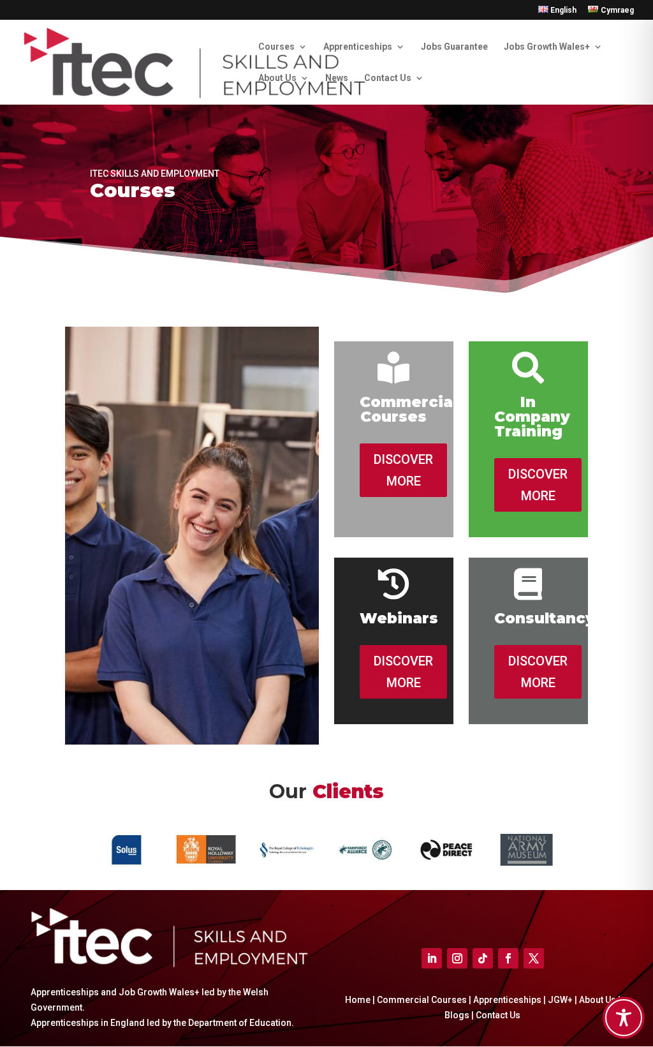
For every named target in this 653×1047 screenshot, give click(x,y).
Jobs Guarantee (454, 47)
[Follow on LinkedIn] (432, 958)
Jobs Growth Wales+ (547, 47)
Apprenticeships (357, 47)
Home (358, 1000)
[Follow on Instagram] (457, 958)
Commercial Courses (422, 1000)
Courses (276, 47)
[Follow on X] (534, 958)
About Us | (599, 1000)
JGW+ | (563, 1000)
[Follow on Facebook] (508, 958)
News (336, 78)
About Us (277, 78)
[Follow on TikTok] (483, 958)
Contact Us (387, 78)
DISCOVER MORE (403, 470)
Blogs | (460, 1015)
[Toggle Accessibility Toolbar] (623, 1017)
